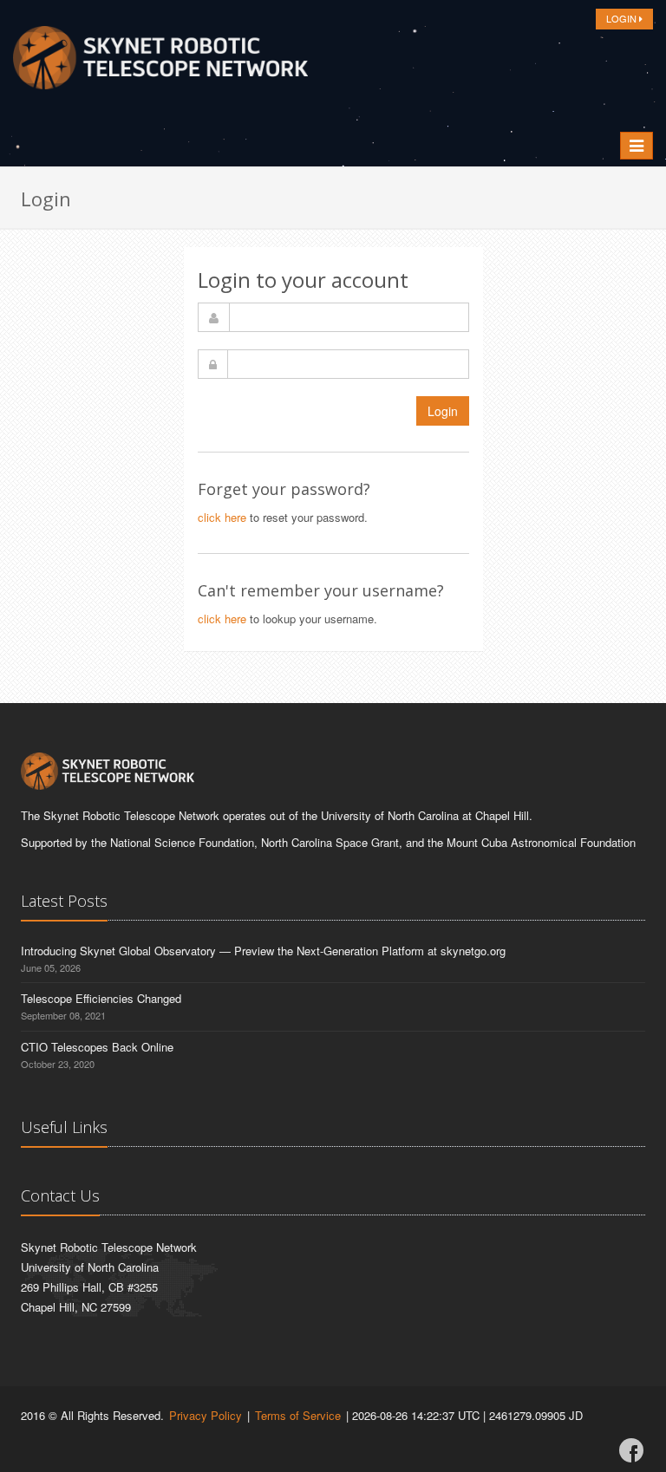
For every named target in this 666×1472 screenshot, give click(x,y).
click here (222, 517)
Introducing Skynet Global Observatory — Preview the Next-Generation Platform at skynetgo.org (263, 950)
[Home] (160, 62)
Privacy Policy (205, 1415)
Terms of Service (298, 1415)
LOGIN (622, 18)
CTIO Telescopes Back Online (97, 1047)
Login (443, 411)
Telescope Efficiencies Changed (101, 998)
